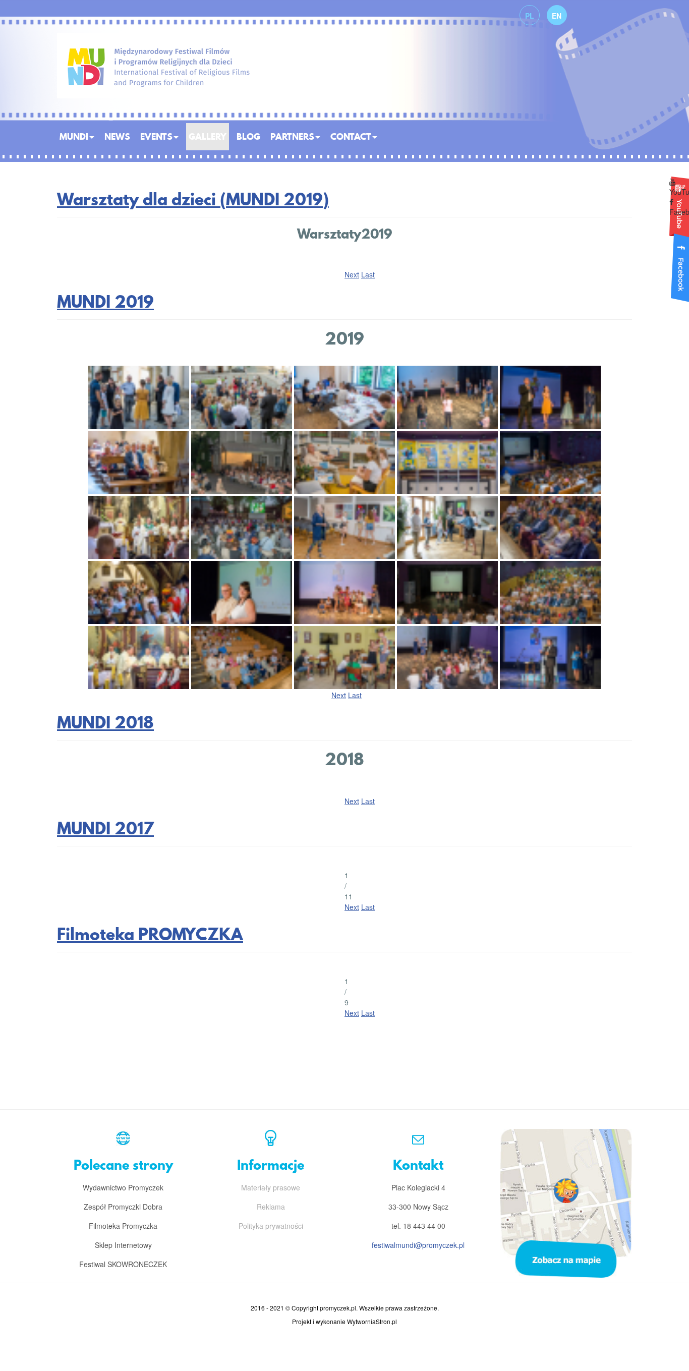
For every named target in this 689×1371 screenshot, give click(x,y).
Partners (292, 136)
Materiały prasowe (270, 1187)
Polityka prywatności (271, 1226)
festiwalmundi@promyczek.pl (418, 1245)
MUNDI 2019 (105, 301)
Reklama (271, 1207)
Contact (350, 136)
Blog (248, 136)
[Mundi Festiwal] (191, 60)
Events (156, 136)
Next (351, 274)
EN (556, 16)
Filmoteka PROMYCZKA (150, 934)
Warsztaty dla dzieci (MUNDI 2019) (193, 199)
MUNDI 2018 (105, 722)
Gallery (207, 136)
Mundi (74, 136)
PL (529, 16)
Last (368, 274)
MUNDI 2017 (105, 828)
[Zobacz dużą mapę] (566, 1202)
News (117, 136)
